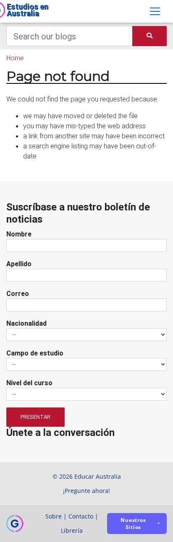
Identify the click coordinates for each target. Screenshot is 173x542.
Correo (17, 293)
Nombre (18, 234)
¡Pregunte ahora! (86, 491)
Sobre (53, 516)
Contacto (80, 516)
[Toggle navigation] (155, 11)
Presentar (35, 416)
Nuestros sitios (133, 523)
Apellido (18, 263)
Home (15, 58)
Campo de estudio (34, 353)
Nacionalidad (26, 323)
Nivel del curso (29, 383)
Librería (72, 530)
